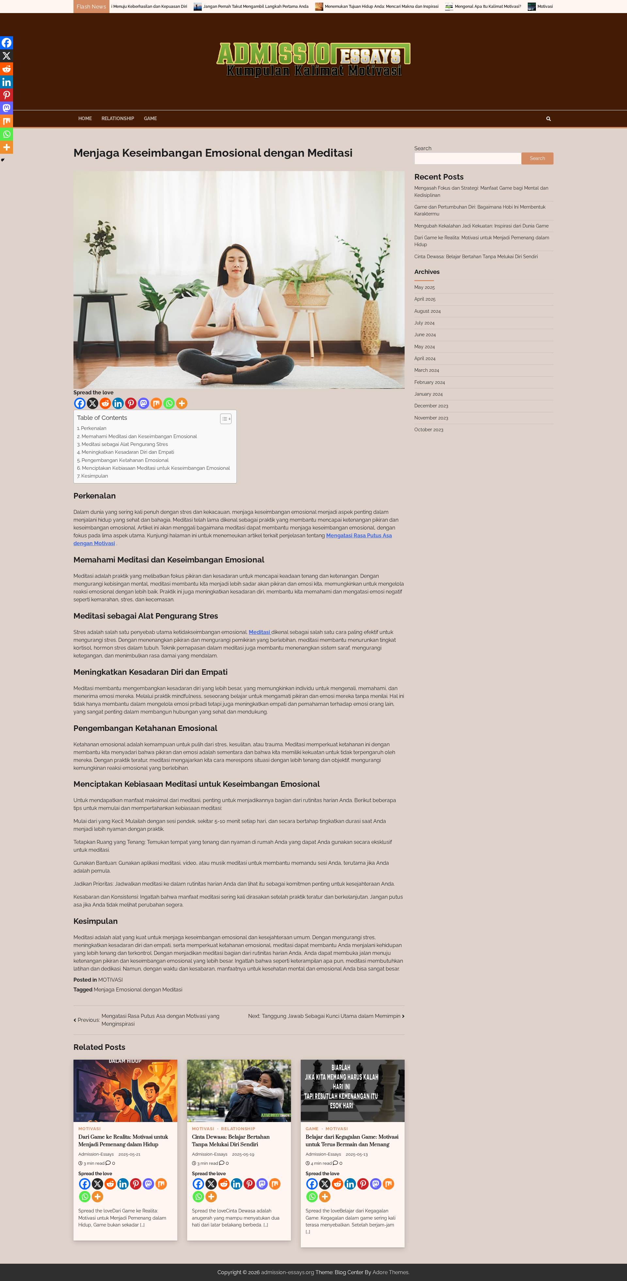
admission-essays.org (287, 1272)
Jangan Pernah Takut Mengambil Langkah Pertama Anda (176, 6)
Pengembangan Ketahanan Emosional (125, 460)
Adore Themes (391, 1272)
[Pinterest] (131, 403)
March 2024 (426, 370)
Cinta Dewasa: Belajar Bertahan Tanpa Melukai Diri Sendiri (231, 1141)
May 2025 (424, 287)
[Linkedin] (118, 403)
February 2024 (429, 382)
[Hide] (2, 160)
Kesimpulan (94, 476)
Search (422, 148)
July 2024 (424, 322)
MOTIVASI (110, 980)
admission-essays (96, 1154)
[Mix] (156, 403)
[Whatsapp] (169, 403)
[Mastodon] (143, 403)
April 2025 (425, 299)
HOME (85, 118)
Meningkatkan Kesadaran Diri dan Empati (128, 452)
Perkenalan (93, 428)
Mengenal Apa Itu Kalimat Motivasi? (408, 6)
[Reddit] (105, 403)
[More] (181, 403)
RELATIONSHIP (118, 118)
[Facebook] (80, 403)
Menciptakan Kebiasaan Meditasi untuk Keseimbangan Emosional (156, 468)
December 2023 (431, 405)
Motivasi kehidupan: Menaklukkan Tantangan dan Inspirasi (512, 6)
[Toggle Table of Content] (222, 418)
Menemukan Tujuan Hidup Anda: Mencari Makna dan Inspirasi (302, 6)
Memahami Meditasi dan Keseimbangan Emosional (139, 436)
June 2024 (425, 334)
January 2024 (428, 394)
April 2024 (425, 358)
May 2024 (424, 346)
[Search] (549, 119)
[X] (92, 403)
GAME (150, 118)
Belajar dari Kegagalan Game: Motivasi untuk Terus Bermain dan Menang (352, 1141)
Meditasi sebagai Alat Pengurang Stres (125, 444)
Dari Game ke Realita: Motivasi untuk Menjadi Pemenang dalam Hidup (123, 1141)
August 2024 (427, 311)
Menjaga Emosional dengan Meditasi (138, 990)
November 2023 (431, 417)
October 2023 (428, 429)
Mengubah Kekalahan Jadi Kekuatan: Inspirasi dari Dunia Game (481, 226)
